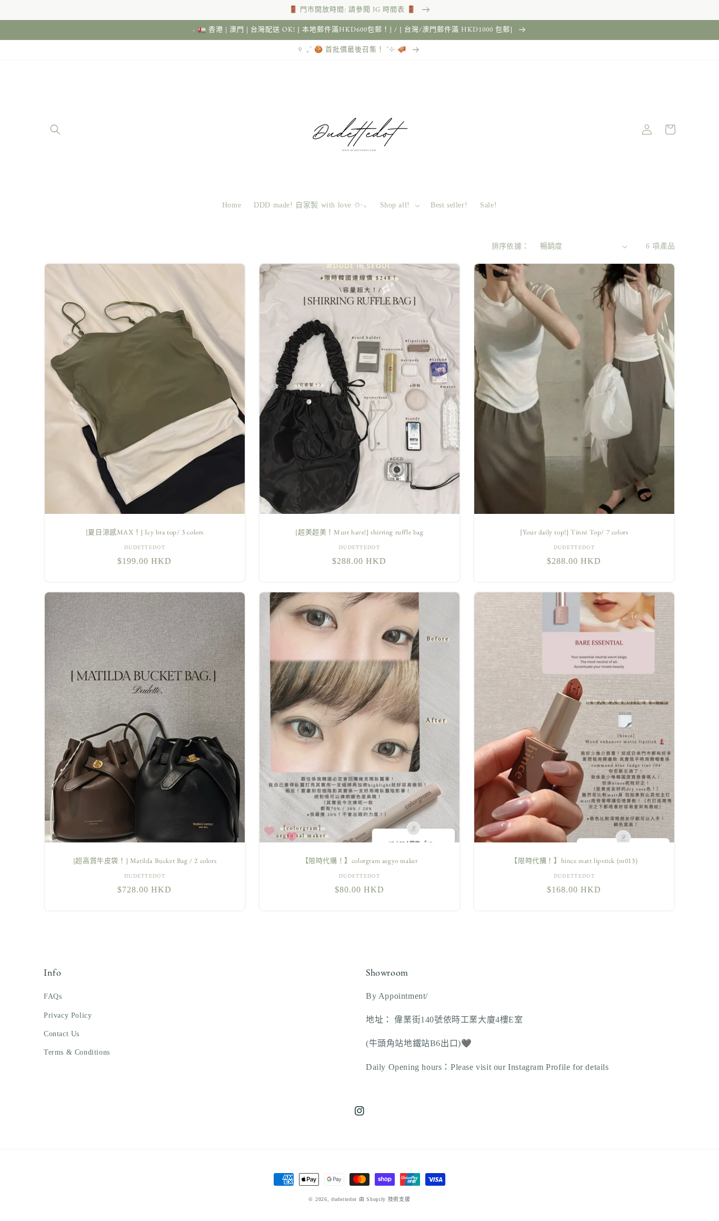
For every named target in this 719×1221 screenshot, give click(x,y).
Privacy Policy (68, 1015)
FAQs (53, 996)
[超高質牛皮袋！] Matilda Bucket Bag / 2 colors (144, 861)
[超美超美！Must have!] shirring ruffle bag (359, 532)
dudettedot (344, 1199)
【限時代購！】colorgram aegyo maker (360, 861)
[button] (55, 129)
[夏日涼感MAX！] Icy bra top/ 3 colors (145, 532)
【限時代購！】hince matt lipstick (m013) (574, 861)
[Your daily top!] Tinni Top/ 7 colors (574, 532)
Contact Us (61, 1034)
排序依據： (511, 246)
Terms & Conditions (77, 1052)
